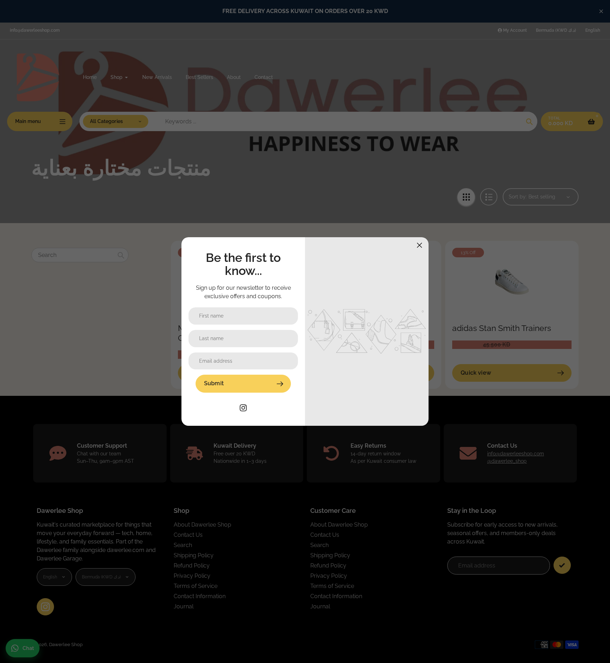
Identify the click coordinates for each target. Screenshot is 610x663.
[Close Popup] (419, 245)
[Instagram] (243, 407)
